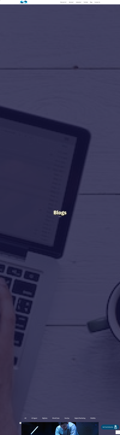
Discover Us (63, 2)
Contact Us (97, 2)
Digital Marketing (79, 418)
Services (71, 2)
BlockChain (56, 418)
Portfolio (86, 2)
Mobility (92, 418)
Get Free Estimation (108, 427)
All (25, 418)
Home (60, 216)
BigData (44, 418)
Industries (78, 2)
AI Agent (34, 418)
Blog (91, 2)
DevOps (67, 418)
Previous (22, 423)
